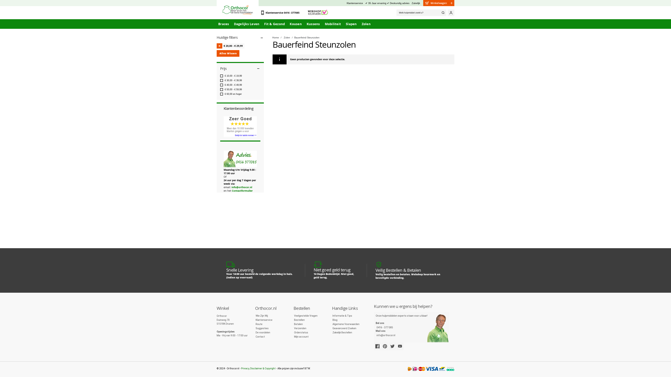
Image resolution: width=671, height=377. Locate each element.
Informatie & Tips (342, 315)
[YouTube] (399, 346)
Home (275, 37)
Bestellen (299, 320)
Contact (260, 336)
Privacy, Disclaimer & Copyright (258, 368)
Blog (335, 320)
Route (259, 324)
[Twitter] (392, 346)
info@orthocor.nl (242, 187)
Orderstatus (301, 332)
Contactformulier (242, 190)
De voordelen (263, 332)
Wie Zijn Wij (262, 315)
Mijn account (301, 336)
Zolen (287, 37)
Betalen (298, 324)
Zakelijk (416, 3)
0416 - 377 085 (385, 327)
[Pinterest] (384, 346)
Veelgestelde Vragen (306, 315)
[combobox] (421, 12)
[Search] (443, 12)
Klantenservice (355, 3)
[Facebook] (377, 346)
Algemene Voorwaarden (346, 324)
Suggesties (262, 328)
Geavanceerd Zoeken (344, 328)
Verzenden (300, 328)
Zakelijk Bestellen (342, 332)
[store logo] (237, 9)
